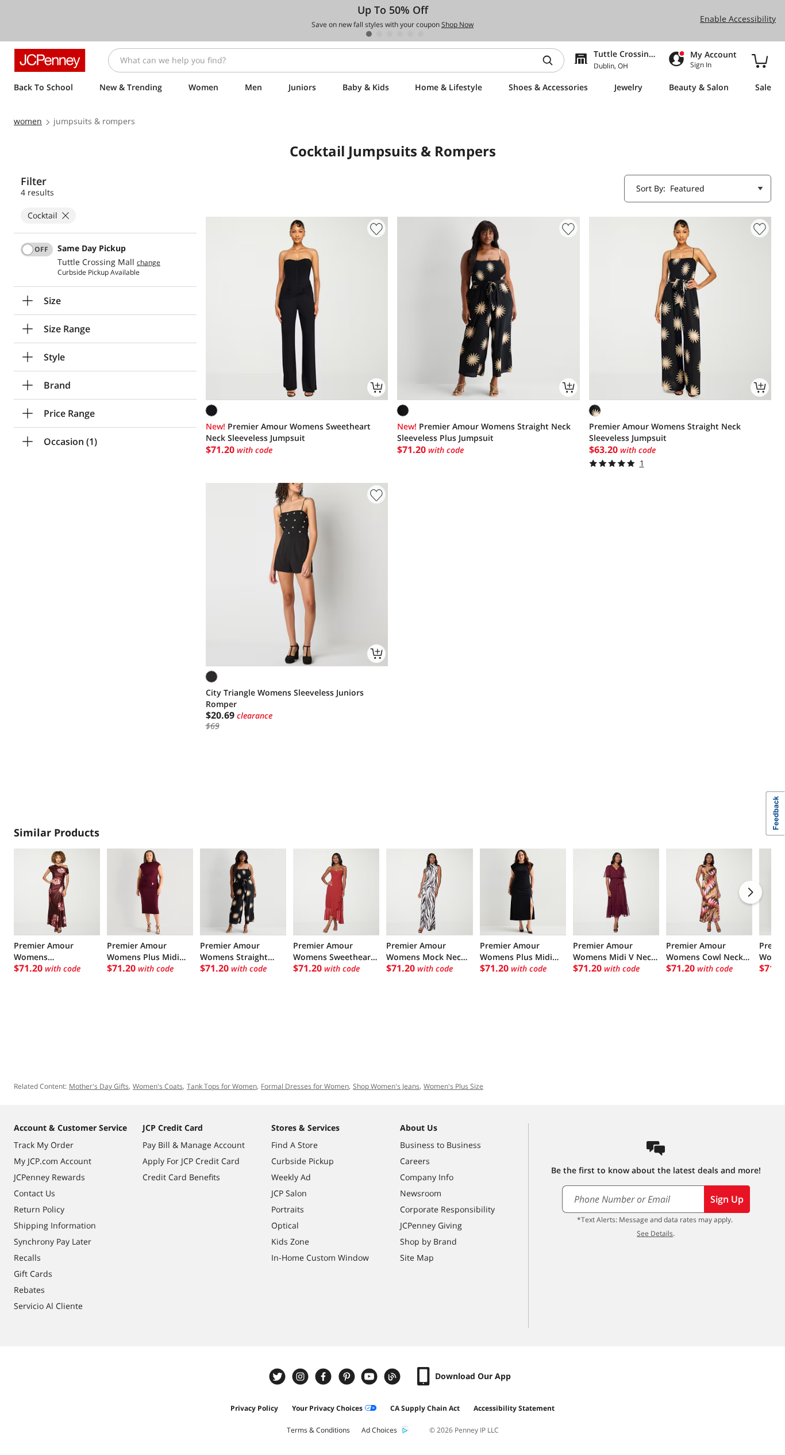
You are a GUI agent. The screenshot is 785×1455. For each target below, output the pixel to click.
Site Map (417, 1257)
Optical (285, 1225)
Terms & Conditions (318, 1430)
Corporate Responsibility (447, 1209)
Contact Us (34, 1193)
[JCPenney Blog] (393, 1376)
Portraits (287, 1209)
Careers (415, 1160)
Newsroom (420, 1193)
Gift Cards (33, 1273)
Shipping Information (55, 1225)
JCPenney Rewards (49, 1177)
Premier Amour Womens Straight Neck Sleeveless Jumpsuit (665, 432)
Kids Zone (290, 1241)
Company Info (426, 1177)
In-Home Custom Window (320, 1257)
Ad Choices (379, 1430)
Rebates (29, 1289)
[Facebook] (324, 1376)
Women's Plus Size (453, 1086)
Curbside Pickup (302, 1160)
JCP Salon (289, 1193)
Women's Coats (158, 1086)
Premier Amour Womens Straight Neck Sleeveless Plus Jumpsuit (484, 432)
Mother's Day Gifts (99, 1086)
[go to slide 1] (369, 34)
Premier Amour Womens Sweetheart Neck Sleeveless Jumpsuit (288, 432)
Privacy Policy (254, 1408)
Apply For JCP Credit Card (191, 1160)
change (148, 262)
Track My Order (44, 1144)
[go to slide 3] (389, 34)
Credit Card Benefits (181, 1177)
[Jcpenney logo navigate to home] (50, 60)
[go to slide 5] (410, 34)
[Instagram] (301, 1376)
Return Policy (39, 1209)
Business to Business (440, 1144)
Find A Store (294, 1144)
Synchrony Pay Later (52, 1241)
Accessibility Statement (514, 1408)
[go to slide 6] (421, 34)
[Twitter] (278, 1376)
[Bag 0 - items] (759, 60)
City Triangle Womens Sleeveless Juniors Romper (285, 698)
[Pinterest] (347, 1376)
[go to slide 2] (379, 34)
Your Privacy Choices (327, 1408)
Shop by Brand (428, 1241)
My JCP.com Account (52, 1160)
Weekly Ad (291, 1177)
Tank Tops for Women (222, 1086)
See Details (655, 1233)
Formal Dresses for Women (305, 1086)
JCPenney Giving (431, 1225)
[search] (552, 60)
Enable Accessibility (738, 18)
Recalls (27, 1257)
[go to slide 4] (400, 34)
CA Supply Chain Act (425, 1408)
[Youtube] (370, 1376)
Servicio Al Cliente (48, 1305)
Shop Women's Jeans (386, 1086)
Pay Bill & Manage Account (194, 1144)
